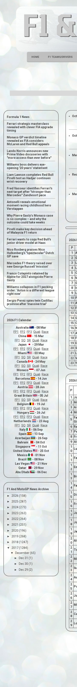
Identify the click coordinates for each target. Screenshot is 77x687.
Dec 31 (24, 558)
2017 (15, 547)
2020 (15, 530)
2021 (15, 524)
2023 (15, 513)
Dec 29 (24, 569)
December (22, 553)
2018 (15, 542)
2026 (15, 495)
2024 (15, 507)
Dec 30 (24, 563)
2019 (15, 536)
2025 (15, 501)
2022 (15, 519)
